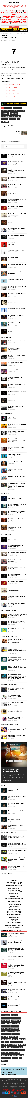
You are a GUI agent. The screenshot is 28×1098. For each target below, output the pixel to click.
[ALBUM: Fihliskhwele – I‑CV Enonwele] (4, 380)
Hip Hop (22, 110)
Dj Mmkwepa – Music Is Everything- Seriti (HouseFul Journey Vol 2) (17, 728)
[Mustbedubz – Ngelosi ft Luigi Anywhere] (4, 806)
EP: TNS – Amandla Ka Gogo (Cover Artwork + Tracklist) (17, 505)
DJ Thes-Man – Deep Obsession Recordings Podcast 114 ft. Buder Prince (16, 974)
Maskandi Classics (6, 1052)
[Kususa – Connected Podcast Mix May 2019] (4, 959)
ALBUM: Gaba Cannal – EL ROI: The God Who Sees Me (17, 200)
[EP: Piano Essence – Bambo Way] (4, 401)
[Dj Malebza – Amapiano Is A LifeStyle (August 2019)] (4, 720)
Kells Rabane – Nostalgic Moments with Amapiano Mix (17, 1004)
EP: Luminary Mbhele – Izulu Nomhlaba (15, 363)
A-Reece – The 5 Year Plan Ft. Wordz (15, 469)
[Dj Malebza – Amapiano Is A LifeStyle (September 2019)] (4, 712)
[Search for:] (14, 146)
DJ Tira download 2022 (14, 903)
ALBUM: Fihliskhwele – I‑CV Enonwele (15, 377)
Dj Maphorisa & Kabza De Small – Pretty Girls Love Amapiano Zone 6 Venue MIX (17, 440)
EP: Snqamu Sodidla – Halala (15, 370)
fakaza (16, 110)
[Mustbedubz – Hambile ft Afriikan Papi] (4, 799)
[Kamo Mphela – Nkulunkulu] (4, 464)
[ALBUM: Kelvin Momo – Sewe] (4, 282)
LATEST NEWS (5, 493)
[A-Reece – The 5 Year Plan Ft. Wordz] (4, 472)
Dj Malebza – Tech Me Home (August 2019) (15, 703)
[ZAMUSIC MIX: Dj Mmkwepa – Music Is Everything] (4, 738)
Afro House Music (16, 1020)
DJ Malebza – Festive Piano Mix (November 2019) (16, 688)
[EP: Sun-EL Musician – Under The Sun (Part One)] (4, 195)
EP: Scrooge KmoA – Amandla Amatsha (15, 407)
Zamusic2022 (14, 880)
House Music (14, 1050)
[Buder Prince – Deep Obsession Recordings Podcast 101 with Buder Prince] (4, 983)
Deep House (5, 1036)
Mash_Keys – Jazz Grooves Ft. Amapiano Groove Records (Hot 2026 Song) (16, 170)
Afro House (14, 1015)
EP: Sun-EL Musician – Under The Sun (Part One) (16, 192)
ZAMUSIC (14, 40)
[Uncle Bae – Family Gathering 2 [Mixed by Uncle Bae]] (4, 999)
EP (11, 110)
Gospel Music (19, 1042)
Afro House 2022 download (14, 922)
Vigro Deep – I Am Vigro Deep (15, 417)
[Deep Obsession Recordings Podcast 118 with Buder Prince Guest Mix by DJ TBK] (4, 966)
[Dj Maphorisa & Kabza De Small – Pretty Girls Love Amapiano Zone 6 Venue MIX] (4, 441)
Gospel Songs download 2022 (14, 914)
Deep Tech (15, 1039)
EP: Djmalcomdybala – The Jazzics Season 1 (17, 392)
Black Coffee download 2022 (14, 904)
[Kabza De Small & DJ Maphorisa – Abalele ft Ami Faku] (4, 434)
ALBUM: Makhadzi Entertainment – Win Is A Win (17, 229)
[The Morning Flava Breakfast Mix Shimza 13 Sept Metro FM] (4, 943)
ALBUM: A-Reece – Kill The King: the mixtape (16, 272)
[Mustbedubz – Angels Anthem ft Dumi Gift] (4, 792)
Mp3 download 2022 (14, 895)
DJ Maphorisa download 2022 (14, 909)
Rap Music (5, 119)
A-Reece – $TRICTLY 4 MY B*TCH (16, 476)
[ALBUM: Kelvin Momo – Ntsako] (4, 253)
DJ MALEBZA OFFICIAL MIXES (9, 685)
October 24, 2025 (6, 40)
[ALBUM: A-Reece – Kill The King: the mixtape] (4, 274)
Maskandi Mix (16, 1052)
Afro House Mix (6, 1020)
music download (14, 900)
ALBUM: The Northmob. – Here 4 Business (16, 356)
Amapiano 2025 (5, 1028)
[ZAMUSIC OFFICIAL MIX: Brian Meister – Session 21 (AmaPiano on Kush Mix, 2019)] (4, 669)
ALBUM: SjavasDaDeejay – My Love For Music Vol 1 (17, 287)
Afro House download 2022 (14, 912)
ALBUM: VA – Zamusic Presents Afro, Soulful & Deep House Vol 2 (16, 622)
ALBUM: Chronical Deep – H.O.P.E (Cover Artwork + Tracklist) (16, 497)
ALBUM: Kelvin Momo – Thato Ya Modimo (16, 221)
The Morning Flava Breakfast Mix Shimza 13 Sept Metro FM (16, 941)
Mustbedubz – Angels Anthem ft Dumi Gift (16, 789)
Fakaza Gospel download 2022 (14, 916)
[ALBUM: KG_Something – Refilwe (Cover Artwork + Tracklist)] (4, 514)
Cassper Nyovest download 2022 (14, 891)
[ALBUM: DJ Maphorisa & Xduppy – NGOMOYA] (4, 245)
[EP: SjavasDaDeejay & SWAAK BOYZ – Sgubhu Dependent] (4, 216)
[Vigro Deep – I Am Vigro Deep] (4, 420)
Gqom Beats (14, 1044)
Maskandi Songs (16, 1055)
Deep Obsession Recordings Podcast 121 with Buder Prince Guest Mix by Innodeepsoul (16, 949)
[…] (11, 780)
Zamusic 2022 (14, 879)
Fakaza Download (14, 906)
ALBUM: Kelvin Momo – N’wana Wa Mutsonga (17, 178)
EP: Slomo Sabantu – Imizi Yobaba (16, 341)
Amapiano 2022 (5, 1025)
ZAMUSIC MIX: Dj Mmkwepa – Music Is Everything (17, 736)
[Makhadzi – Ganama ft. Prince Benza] (4, 450)
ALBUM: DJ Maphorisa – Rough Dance (16, 236)
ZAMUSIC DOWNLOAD (6, 34)
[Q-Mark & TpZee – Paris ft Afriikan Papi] (4, 427)
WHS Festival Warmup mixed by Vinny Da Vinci (16, 934)
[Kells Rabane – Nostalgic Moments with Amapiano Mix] (4, 1006)
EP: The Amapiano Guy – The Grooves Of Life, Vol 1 (15, 162)
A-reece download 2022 (14, 888)
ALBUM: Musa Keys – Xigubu (15, 206)
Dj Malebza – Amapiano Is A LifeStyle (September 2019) (15, 710)
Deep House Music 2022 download (14, 925)
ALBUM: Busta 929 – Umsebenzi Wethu (16, 316)
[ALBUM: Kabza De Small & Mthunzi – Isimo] (4, 333)
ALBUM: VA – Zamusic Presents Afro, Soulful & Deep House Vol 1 (16, 629)
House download (14, 919)
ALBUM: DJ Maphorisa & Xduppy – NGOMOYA (16, 243)
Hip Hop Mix (5, 113)
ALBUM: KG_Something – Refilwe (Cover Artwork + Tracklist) (16, 512)
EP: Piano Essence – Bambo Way (16, 399)
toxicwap (15, 1058)
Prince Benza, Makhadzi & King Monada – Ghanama (16, 455)
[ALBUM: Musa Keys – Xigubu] (4, 209)
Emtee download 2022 (14, 901)
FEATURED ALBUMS (6, 534)
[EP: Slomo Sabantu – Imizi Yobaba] (4, 343)
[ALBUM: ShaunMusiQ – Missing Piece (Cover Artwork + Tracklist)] (4, 521)
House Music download (14, 920)
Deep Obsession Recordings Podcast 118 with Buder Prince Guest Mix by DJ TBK (16, 965)
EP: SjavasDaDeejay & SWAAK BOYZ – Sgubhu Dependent (17, 214)
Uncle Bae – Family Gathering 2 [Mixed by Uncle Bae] (16, 997)
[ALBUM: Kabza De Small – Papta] (4, 157)
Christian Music (16, 1031)
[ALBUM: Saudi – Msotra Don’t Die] (4, 304)
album (9, 108)
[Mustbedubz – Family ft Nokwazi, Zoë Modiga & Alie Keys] (4, 821)
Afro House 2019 (6, 1018)
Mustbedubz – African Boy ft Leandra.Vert (15, 811)
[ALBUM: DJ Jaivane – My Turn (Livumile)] (4, 325)
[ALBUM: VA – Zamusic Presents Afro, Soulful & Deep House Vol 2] (4, 624)
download (5, 110)
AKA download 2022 (14, 893)
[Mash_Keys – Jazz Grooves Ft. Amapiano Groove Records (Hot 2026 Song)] (4, 171)
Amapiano (16, 1023)
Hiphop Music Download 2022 (14, 911)
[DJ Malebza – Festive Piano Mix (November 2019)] (4, 691)
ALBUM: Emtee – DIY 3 (13, 257)
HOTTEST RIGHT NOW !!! (8, 151)
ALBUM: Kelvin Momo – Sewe (15, 279)
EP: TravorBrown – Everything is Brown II (16, 385)
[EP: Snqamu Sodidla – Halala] (4, 372)
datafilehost (17, 108)
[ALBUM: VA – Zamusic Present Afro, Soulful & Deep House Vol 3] (4, 617)
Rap (19, 116)
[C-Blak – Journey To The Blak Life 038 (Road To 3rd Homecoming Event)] (4, 860)
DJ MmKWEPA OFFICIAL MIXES (9, 724)
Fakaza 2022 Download (14, 908)
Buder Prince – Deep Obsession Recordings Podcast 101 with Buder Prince (17, 982)
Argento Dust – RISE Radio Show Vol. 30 (16, 990)
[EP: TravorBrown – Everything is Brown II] (4, 387)
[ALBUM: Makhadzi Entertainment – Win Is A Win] (4, 231)
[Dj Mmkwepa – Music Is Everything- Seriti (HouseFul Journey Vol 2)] (4, 731)
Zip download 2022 (14, 896)
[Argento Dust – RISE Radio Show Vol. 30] (4, 992)
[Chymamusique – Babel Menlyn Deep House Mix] (4, 869)
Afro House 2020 (16, 1018)
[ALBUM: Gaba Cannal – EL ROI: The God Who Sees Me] (4, 202)
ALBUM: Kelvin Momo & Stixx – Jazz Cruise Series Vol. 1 (17, 265)
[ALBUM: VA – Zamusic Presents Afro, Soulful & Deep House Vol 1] (4, 631)
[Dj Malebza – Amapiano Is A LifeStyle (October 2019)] (4, 698)
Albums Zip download (14, 927)
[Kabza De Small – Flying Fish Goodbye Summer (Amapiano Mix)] (4, 846)
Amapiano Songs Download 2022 (14, 885)
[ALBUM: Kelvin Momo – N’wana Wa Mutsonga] (4, 180)
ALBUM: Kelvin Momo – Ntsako (16, 250)
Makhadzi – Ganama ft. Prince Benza (16, 448)
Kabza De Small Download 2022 (14, 882)
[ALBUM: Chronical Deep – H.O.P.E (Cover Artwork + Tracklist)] (4, 499)
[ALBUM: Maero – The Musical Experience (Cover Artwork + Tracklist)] (4, 529)
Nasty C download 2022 (14, 890)
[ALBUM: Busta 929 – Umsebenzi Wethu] (4, 318)
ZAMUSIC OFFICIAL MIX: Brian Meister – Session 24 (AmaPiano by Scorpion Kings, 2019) (17, 641)
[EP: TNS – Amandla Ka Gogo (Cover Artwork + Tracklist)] (4, 507)
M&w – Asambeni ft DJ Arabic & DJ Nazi (17, 826)
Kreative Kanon (14, 1087)
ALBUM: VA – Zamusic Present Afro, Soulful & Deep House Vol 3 (17, 615)
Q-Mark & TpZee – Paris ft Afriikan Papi (17, 425)
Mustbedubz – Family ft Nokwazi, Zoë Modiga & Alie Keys (16, 818)
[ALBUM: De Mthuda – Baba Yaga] (4, 311)
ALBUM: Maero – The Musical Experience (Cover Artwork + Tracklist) (15, 527)
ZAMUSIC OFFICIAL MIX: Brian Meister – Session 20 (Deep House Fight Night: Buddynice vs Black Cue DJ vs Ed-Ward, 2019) (17, 676)
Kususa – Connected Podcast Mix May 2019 (16, 957)
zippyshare (5, 121)
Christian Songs (6, 1034)
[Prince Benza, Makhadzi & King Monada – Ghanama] (4, 457)
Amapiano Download (14, 887)
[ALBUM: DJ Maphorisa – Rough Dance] (4, 238)
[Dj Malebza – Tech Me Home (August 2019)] (4, 705)
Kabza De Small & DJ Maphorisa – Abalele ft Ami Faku (16, 432)
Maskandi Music (6, 1055)
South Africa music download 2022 (14, 898)
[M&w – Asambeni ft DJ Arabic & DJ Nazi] (4, 828)
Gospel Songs (5, 1044)
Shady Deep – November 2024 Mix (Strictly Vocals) (16, 851)
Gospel (12, 1042)
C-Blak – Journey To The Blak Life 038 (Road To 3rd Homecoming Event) (16, 859)
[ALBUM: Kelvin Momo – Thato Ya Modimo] (4, 224)
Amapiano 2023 (14, 1025)
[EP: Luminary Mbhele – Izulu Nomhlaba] (4, 365)
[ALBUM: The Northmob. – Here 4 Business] (4, 358)
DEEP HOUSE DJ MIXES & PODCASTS (11, 930)
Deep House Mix (13, 1036)
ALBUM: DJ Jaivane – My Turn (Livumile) (15, 323)
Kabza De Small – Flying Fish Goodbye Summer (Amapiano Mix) (17, 844)
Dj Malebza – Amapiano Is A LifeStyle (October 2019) (15, 696)
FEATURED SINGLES (6, 413)
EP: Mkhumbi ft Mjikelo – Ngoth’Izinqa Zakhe (14, 348)
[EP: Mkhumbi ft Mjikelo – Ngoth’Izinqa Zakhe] (4, 351)
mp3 (23, 1055)
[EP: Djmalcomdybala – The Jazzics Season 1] (4, 394)
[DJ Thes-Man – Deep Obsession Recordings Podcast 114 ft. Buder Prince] (4, 975)
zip (18, 119)
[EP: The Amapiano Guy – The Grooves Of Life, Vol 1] (4, 164)
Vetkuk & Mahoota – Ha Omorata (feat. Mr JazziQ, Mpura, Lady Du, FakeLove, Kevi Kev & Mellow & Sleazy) (16, 485)
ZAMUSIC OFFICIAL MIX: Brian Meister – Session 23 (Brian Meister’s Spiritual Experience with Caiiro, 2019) (17, 650)
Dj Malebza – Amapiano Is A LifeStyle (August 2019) (15, 717)
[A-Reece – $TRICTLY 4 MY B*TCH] (4, 479)
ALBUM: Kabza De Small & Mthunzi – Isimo (17, 330)
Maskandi (21, 1050)
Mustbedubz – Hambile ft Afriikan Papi (17, 797)
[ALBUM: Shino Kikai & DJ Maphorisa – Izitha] (4, 296)
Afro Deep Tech (5, 1015)
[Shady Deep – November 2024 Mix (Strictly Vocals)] (4, 853)
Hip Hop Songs (6, 116)
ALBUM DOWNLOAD (18, 34)
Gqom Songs (22, 1044)
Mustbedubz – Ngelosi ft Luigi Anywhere (16, 804)
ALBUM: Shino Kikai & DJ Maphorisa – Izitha (17, 294)
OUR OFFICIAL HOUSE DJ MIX (9, 636)
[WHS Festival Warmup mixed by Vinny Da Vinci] (4, 936)
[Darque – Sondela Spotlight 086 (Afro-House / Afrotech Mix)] (4, 839)
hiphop (14, 116)
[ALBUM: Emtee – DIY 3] (4, 260)
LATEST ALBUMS (6, 337)
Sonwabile (12, 119)
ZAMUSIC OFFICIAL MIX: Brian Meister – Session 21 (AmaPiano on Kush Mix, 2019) (17, 668)
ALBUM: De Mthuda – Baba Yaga (16, 308)
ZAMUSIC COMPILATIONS (8, 611)
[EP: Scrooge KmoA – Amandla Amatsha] (4, 409)
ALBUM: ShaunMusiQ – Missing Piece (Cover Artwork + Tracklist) (16, 519)
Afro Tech (4, 1023)
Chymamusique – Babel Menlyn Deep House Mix (16, 867)
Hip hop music (14, 113)
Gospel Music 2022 (14, 917)
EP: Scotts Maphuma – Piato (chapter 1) (15, 185)
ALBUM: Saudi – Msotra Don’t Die (16, 301)
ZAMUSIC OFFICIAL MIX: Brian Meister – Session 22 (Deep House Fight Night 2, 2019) (17, 659)
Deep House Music (6, 1039)
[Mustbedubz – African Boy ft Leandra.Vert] (4, 813)
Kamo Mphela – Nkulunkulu (15, 462)
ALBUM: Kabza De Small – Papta (16, 154)
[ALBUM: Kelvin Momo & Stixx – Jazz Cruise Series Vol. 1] (4, 267)
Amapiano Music (6, 1031)
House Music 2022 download (14, 924)
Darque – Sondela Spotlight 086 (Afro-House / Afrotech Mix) (16, 836)
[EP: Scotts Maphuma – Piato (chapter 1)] (4, 187)
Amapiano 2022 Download (14, 883)
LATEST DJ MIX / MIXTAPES (8, 832)
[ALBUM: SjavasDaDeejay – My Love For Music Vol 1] (4, 289)
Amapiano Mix (14, 1028)
